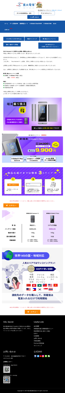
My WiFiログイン (47, 13)
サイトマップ (38, 346)
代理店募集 (37, 341)
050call (60, 10)
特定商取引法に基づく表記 (42, 331)
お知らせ (7, 29)
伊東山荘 (54, 10)
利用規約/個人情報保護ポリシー (43, 329)
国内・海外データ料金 (12, 44)
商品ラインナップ (32, 39)
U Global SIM (47, 23)
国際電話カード (24, 23)
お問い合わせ (35, 17)
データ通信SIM (14, 23)
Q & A (35, 333)
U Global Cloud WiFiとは (13, 39)
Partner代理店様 (39, 343)
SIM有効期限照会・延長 (24, 13)
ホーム (6, 23)
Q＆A (54, 23)
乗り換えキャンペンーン (49, 39)
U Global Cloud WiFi (36, 23)
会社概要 (36, 326)
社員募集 (36, 336)
